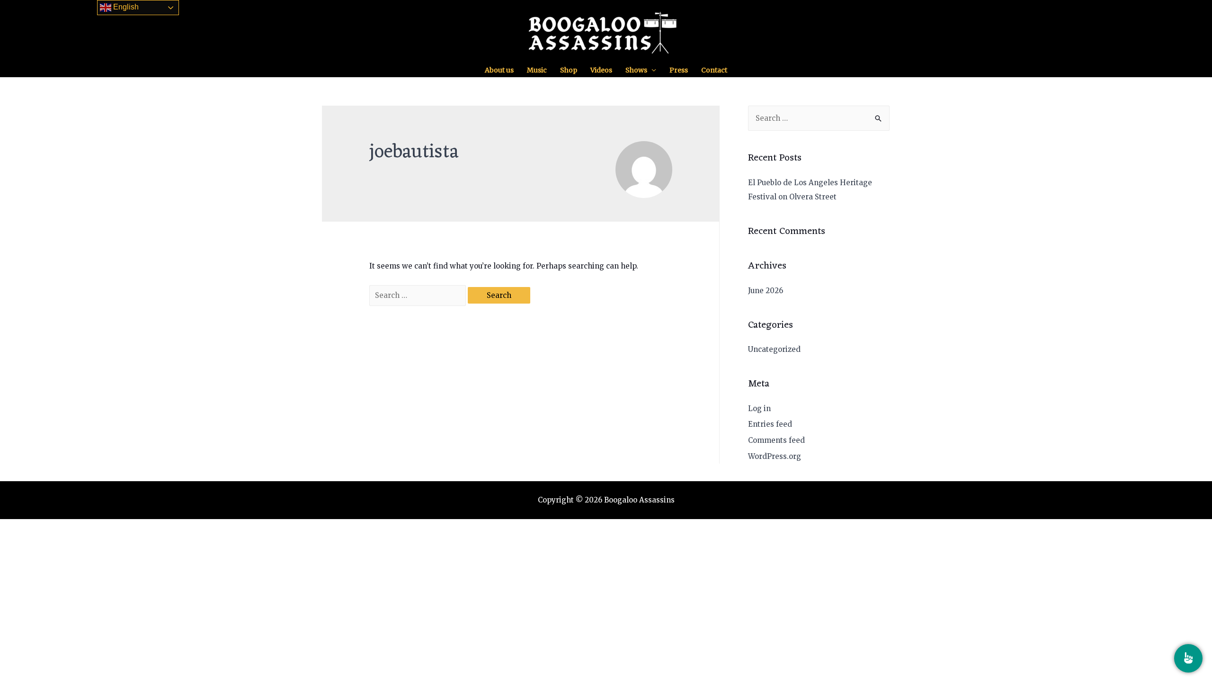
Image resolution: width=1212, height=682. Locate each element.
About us (499, 70)
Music (537, 70)
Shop (568, 70)
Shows (636, 70)
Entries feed (770, 424)
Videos (601, 70)
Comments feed (776, 440)
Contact (714, 70)
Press (678, 70)
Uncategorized (774, 349)
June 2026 (765, 290)
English (125, 7)
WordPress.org (774, 456)
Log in (759, 408)
